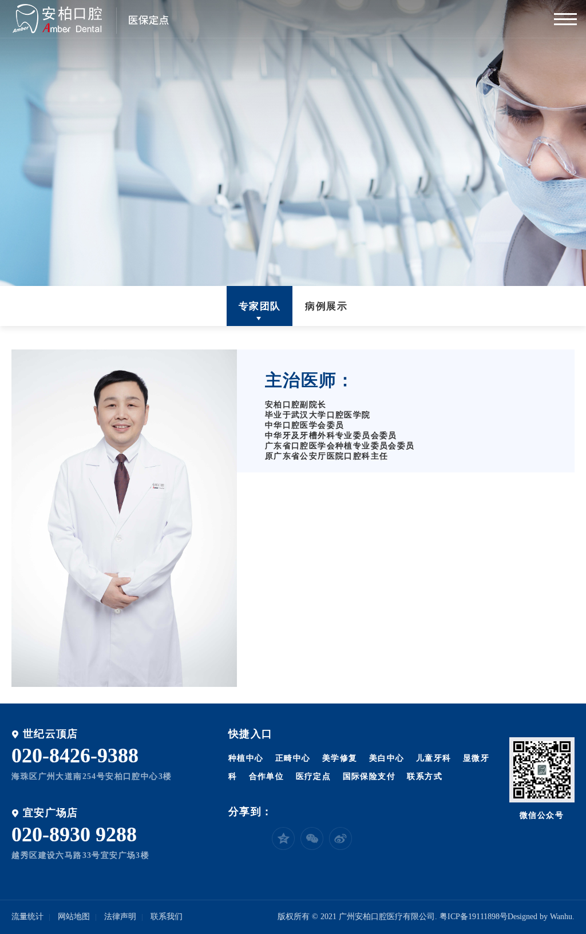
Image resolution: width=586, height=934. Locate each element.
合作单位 (266, 776)
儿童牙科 (434, 758)
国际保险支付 (369, 776)
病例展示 (326, 306)
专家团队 (260, 306)
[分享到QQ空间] (283, 838)
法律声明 (120, 916)
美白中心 (387, 758)
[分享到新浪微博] (340, 838)
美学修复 (340, 758)
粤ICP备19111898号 (474, 916)
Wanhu (561, 916)
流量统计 (27, 916)
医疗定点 (313, 776)
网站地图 (74, 916)
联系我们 (167, 916)
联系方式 (424, 776)
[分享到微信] (311, 838)
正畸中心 (293, 758)
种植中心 (246, 758)
